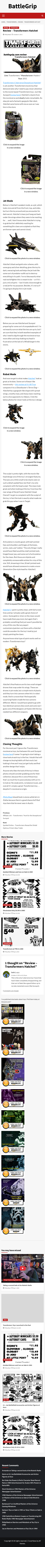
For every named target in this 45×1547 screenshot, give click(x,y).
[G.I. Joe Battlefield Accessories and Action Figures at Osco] (22, 1388)
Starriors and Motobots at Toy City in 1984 (22, 1528)
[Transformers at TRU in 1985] (22, 932)
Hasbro (37, 75)
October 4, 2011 (17, 34)
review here (15, 95)
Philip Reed (8, 34)
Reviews (6, 28)
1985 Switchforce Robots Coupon (14, 1516)
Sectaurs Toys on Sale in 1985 (12, 1510)
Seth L (13, 972)
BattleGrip (22, 6)
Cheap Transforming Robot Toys (12, 1280)
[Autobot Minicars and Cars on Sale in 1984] (22, 855)
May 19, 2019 (16, 913)
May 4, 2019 (16, 952)
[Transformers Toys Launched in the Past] (22, 1308)
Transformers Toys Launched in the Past (17, 1325)
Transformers (14, 28)
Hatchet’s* (7, 610)
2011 (25, 78)
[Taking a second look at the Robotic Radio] (22, 1268)
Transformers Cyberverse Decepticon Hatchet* (22, 82)
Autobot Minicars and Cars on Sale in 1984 (18, 872)
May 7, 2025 (16, 1288)
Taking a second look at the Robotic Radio (17, 1285)
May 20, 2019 (16, 875)
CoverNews (32, 1541)
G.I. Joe (6, 1400)
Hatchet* (32, 378)
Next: (20, 825)
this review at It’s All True (25, 384)
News (5, 1320)
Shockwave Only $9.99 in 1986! (14, 910)
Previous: (22, 815)
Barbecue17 (6, 1504)
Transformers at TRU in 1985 (13, 949)
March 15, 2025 (17, 1328)
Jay (3, 1528)
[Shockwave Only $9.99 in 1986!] (22, 893)
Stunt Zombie (7, 1489)
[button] (3, 15)
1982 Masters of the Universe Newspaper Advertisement (22, 1495)
